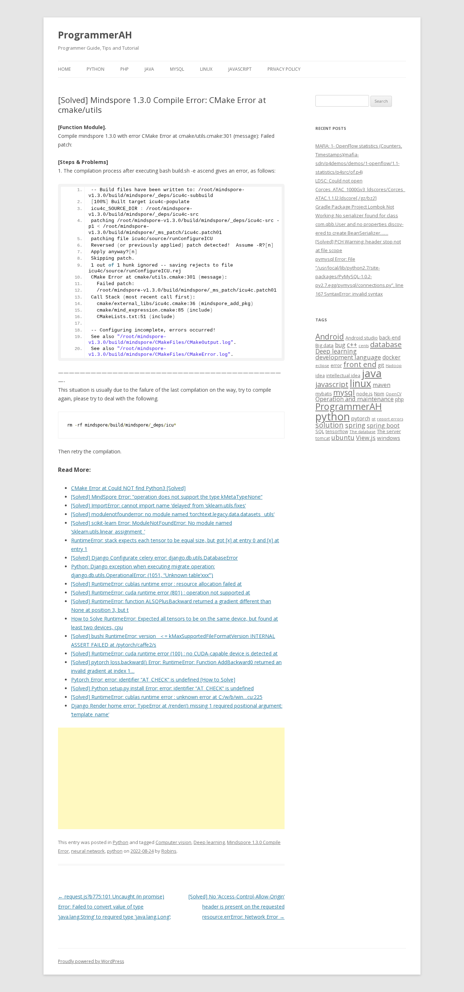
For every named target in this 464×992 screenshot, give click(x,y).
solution (329, 425)
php (399, 399)
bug (340, 345)
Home (64, 69)
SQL (319, 431)
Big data (324, 345)
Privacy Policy (284, 69)
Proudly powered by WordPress (91, 961)
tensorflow (337, 431)
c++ (352, 344)
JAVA (149, 69)
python (115, 851)
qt (374, 418)
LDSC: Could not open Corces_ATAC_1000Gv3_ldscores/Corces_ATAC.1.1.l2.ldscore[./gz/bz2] (360, 189)
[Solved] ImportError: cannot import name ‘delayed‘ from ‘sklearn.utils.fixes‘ (158, 505)
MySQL (177, 69)
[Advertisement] (171, 778)
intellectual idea (343, 375)
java (372, 373)
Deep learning (209, 842)
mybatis (323, 394)
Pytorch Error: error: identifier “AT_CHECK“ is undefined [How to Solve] (153, 679)
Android (329, 337)
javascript (331, 384)
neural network (88, 851)
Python (95, 69)
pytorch (360, 418)
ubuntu (343, 437)
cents (364, 345)
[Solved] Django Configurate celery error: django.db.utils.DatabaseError (154, 557)
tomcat (322, 438)
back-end (390, 337)
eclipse (322, 365)
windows (388, 437)
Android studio (361, 337)
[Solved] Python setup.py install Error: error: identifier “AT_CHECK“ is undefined (162, 688)
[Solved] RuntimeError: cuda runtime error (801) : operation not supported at (160, 592)
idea (320, 375)
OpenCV (393, 393)
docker (391, 357)
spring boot (383, 425)
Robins (169, 851)
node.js (364, 393)
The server (389, 431)
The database (362, 431)
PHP (124, 69)
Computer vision (173, 842)
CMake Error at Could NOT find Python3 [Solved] (128, 488)
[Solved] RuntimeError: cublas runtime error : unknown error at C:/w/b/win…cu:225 (166, 696)
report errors (390, 418)
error (336, 365)
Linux (206, 69)
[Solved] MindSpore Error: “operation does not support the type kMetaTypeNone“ (166, 496)
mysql (344, 392)
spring (355, 424)
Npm (379, 393)
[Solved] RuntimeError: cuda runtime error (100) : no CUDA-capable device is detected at (174, 653)
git (381, 365)
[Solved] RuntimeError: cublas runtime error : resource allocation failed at (156, 583)
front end (359, 364)
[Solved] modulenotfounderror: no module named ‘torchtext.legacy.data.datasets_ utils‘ (172, 514)
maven (381, 385)
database (386, 344)
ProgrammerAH (95, 34)
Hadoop (394, 365)
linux (360, 383)
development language (348, 357)
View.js (366, 437)
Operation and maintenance (354, 399)
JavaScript (240, 69)
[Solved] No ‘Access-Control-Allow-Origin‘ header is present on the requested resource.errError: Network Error (236, 906)
